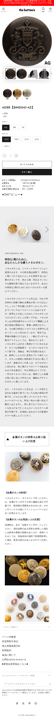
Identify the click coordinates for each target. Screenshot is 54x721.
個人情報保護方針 (11, 646)
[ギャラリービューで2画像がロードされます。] (21, 74)
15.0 (6, 139)
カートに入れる (27, 164)
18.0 (16, 139)
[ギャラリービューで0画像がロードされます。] (10, 74)
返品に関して (9, 655)
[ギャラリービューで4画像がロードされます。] (44, 74)
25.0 (6, 146)
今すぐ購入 (27, 172)
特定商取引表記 (10, 641)
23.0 (37, 139)
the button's (30, 715)
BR (14, 127)
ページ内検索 (9, 636)
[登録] (50, 684)
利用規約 (6, 650)
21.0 (27, 139)
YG (23, 127)
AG (5, 127)
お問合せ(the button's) (14, 659)
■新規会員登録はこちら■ (15, 664)
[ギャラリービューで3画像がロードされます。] (33, 74)
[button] (43, 10)
